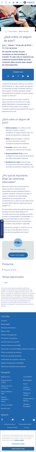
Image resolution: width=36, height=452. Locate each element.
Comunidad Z (27, 376)
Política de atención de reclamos (11, 352)
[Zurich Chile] (6, 31)
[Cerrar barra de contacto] (2, 221)
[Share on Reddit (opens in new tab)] (28, 76)
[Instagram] (13, 419)
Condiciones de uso (9, 424)
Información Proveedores (9, 338)
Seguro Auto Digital (17, 255)
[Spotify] (34, 419)
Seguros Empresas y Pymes (4, 399)
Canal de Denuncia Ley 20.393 (11, 345)
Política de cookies (12, 427)
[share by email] (23, 76)
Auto (4, 45)
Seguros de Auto (10, 270)
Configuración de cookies (18, 443)
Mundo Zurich (5, 408)
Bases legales (5, 324)
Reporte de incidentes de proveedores (13, 366)
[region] (18, 441)
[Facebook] (2, 419)
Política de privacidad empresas (11, 356)
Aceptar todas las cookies (17, 448)
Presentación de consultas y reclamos (13, 359)
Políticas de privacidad (25, 424)
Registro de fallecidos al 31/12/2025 (12, 363)
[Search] (21, 2)
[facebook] (8, 76)
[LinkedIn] (13, 76)
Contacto (4, 320)
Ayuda (25, 384)
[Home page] (29, 2)
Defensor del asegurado (9, 335)
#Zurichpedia (27, 380)
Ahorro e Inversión (7, 405)
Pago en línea (5, 331)
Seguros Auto (5, 376)
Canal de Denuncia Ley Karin (10, 342)
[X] (18, 76)
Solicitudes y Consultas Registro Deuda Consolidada (18, 349)
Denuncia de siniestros (8, 327)
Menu (2, 2)
